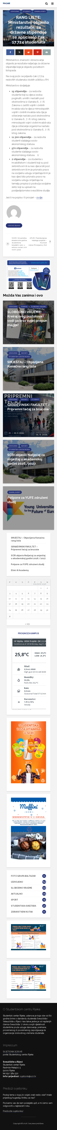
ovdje (39, 197)
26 (22, 610)
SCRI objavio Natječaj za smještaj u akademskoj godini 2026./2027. (26, 459)
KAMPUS (24, 306)
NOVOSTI (24, 353)
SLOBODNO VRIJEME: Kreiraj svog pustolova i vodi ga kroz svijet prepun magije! (27, 318)
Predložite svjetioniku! (13, 1111)
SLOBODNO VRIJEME (38, 306)
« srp (27, 624)
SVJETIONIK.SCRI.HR (12, 1051)
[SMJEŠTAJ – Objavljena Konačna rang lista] (28, 368)
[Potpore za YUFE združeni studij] (28, 507)
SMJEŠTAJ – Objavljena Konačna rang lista (25, 364)
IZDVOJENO (15, 11)
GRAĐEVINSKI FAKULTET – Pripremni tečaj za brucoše (28, 407)
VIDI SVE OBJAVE (14, 225)
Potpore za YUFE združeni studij (27, 500)
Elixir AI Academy (20, 570)
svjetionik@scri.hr (28, 1076)
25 (16, 610)
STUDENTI (26, 11)
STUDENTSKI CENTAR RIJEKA (19, 356)
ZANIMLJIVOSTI (40, 11)
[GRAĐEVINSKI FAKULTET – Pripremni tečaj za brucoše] (28, 415)
